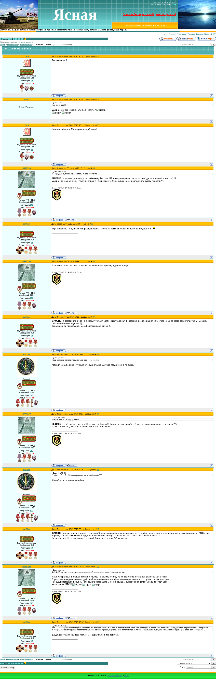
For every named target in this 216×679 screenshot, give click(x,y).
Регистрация (153, 25)
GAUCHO (21, 42)
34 (94, 168)
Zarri (27, 56)
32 (98, 99)
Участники (181, 34)
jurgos (27, 99)
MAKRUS (29, 42)
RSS (174, 4)
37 (94, 317)
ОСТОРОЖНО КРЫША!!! (43, 45)
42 (98, 566)
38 (98, 354)
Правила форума (195, 34)
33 (98, 125)
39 (98, 414)
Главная (128, 25)
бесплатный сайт (114, 676)
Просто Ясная (12, 45)
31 (98, 56)
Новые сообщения (168, 34)
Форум (2, 45)
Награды (137, 25)
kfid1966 (26, 354)
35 (92, 224)
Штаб (144, 25)
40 (98, 470)
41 (98, 529)
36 (94, 261)
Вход (162, 25)
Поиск (207, 34)
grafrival (26, 224)
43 (98, 622)
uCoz (126, 676)
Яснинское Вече (26, 45)
